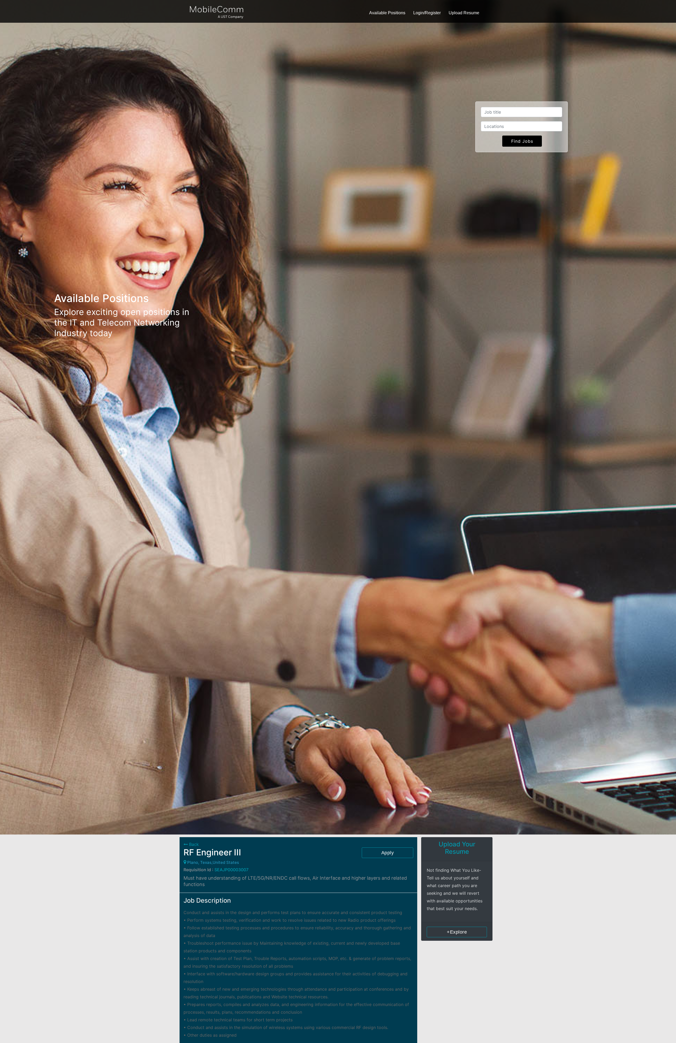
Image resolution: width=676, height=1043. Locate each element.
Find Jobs (522, 141)
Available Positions (387, 13)
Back (193, 844)
